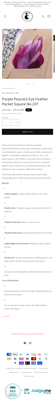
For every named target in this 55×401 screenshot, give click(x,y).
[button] (5, 16)
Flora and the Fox (17, 368)
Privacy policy (44, 368)
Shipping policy (26, 372)
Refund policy (14, 372)
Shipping (4, 113)
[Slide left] (22, 83)
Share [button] (6, 316)
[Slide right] (33, 83)
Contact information (41, 372)
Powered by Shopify (30, 368)
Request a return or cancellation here (27, 333)
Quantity (5, 117)
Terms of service (28, 376)
